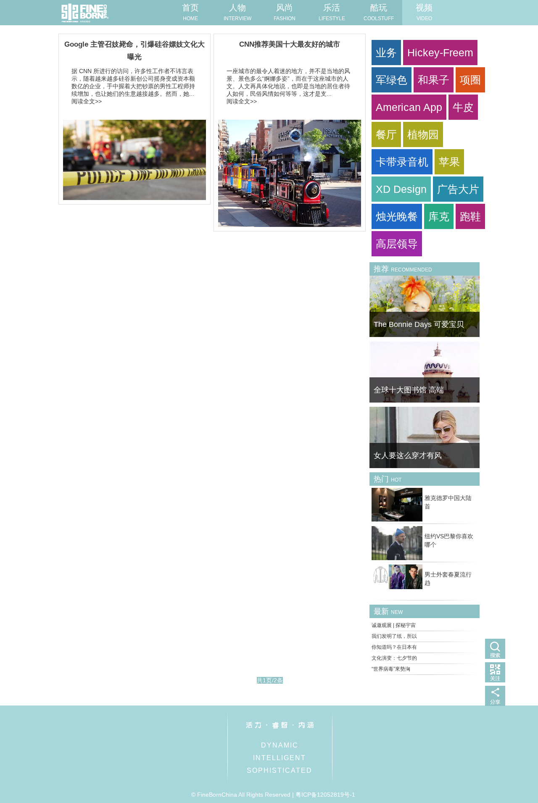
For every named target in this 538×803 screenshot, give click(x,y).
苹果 (449, 162)
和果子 (433, 80)
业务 (386, 52)
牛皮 (463, 107)
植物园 (423, 134)
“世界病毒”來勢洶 (391, 669)
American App (409, 107)
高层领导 (397, 244)
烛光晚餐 (397, 216)
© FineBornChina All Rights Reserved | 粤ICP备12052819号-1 (273, 794)
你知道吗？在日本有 (394, 647)
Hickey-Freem (440, 52)
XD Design (401, 189)
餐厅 (386, 134)
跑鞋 (470, 216)
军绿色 (391, 80)
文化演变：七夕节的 (394, 658)
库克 (438, 216)
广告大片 (458, 189)
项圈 (470, 80)
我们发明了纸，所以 (394, 636)
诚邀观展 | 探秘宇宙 (394, 625)
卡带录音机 (402, 162)
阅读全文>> (86, 101)
